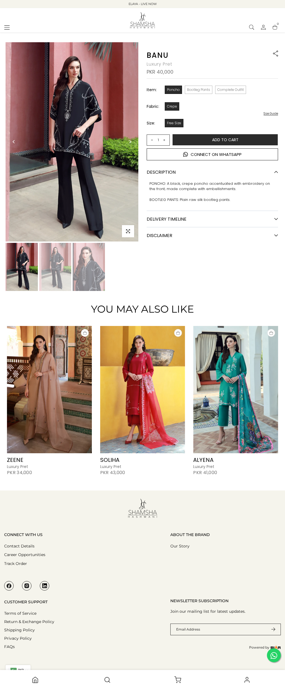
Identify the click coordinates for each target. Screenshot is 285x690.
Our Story (180, 546)
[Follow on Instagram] (26, 586)
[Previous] (14, 142)
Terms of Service (20, 613)
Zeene (15, 460)
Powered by (259, 647)
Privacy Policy (18, 638)
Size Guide (271, 113)
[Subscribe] (270, 629)
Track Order (15, 563)
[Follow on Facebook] (9, 586)
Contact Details (19, 546)
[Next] (130, 142)
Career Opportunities (24, 554)
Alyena (203, 460)
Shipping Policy (19, 629)
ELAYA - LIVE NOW (143, 4)
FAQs (9, 646)
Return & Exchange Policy (29, 621)
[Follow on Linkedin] (44, 586)
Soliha (109, 460)
